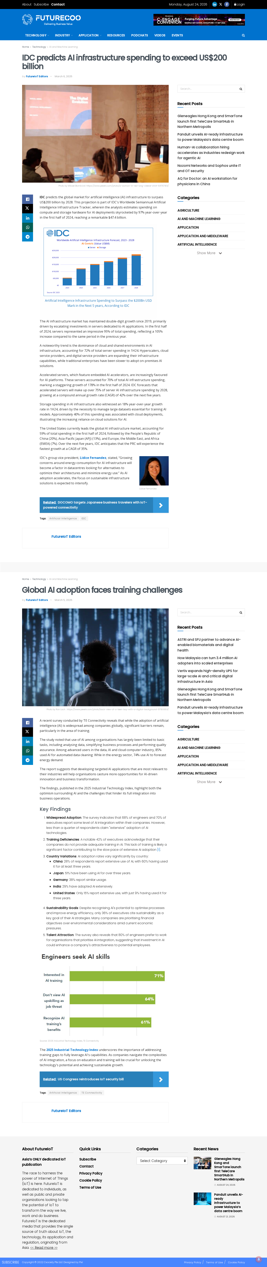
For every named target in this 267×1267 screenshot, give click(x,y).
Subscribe (41, 4)
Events (177, 35)
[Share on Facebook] (27, 199)
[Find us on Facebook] (226, 4)
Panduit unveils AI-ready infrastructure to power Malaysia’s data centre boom (228, 1203)
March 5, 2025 (63, 600)
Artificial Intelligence (63, 518)
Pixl (81, 1262)
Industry (62, 35)
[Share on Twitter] (27, 208)
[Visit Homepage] (51, 19)
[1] (158, 849)
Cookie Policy (90, 1180)
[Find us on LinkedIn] (214, 4)
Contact (58, 4)
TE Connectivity (92, 1092)
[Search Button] (243, 35)
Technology (35, 35)
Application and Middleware (202, 236)
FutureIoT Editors (37, 76)
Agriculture (188, 210)
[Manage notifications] (259, 1259)
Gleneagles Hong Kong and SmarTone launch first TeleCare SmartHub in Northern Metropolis (209, 121)
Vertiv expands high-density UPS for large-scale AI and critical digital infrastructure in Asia (207, 676)
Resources (116, 35)
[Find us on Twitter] (220, 4)
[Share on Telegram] (27, 236)
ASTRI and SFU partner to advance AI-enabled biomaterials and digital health (209, 644)
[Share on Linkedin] (27, 218)
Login (240, 4)
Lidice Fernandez (93, 458)
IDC (84, 518)
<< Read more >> (43, 1247)
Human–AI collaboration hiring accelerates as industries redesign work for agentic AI (211, 152)
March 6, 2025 (63, 76)
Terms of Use (90, 1187)
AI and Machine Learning (63, 46)
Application (89, 35)
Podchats (139, 35)
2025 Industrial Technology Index (72, 1050)
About (26, 4)
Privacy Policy (90, 1173)
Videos (160, 35)
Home (25, 46)
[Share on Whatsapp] (27, 227)
